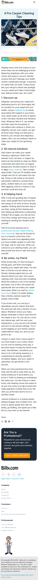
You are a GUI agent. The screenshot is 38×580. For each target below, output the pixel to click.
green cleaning (15, 169)
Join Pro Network (7, 524)
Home (3, 489)
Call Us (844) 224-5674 (17, 455)
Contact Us (5, 495)
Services (4, 508)
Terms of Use (6, 577)
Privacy (29, 575)
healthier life (20, 110)
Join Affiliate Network (8, 527)
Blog (2, 511)
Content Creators (7, 530)
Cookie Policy (6, 498)
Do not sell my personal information (13, 514)
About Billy (5, 492)
